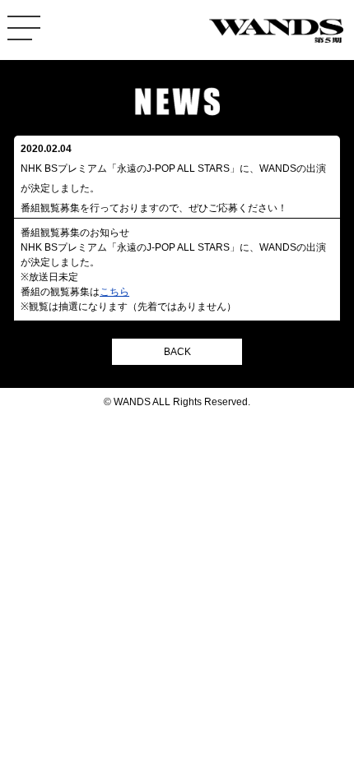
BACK (177, 352)
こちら (114, 292)
